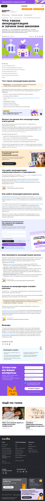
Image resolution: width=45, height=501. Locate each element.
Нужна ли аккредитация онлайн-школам (10, 75)
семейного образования (11, 147)
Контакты (4, 446)
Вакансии (4, 461)
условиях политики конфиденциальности (16, 248)
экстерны (24, 146)
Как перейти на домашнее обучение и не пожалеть (18, 319)
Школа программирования (20, 455)
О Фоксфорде (5, 444)
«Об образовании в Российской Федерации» (27, 180)
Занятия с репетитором (20, 448)
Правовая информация (6, 453)
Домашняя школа (18, 457)
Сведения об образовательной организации (6, 457)
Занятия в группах (19, 450)
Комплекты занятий (19, 452)
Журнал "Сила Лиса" (32, 450)
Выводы (3, 77)
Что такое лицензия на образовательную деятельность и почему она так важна (12, 356)
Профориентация (32, 446)
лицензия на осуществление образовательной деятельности (22, 130)
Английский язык (18, 453)
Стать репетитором (6, 463)
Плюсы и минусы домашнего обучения (15, 188)
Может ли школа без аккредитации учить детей (12, 67)
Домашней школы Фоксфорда (10, 310)
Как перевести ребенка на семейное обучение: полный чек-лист (30, 353)
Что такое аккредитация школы (8, 65)
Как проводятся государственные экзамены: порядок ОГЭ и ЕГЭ (30, 356)
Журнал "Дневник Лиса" (33, 452)
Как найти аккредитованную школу (9, 71)
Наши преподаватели (6, 448)
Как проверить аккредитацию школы (9, 73)
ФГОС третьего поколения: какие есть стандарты (12, 353)
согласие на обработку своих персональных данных (33, 383)
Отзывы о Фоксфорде (6, 450)
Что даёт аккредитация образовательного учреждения (13, 69)
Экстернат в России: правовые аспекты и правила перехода (12, 358)
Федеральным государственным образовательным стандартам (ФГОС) (21, 98)
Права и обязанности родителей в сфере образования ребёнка (20, 280)
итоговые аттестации (26, 175)
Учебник (30, 444)
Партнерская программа (7, 452)
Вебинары (30, 448)
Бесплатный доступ (38, 9)
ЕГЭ (16, 444)
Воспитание (11, 421)
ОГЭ (16, 446)
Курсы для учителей (19, 460)
